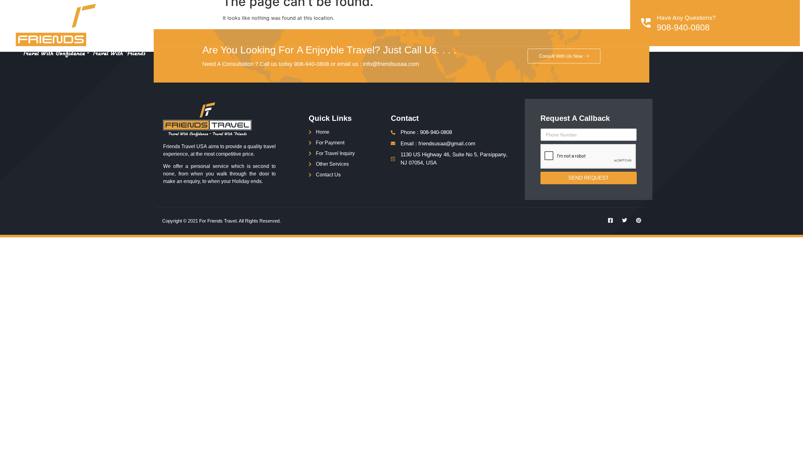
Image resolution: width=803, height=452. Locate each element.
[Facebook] (608, 220)
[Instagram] (636, 220)
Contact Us (604, 23)
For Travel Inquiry (505, 23)
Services (407, 23)
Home (378, 23)
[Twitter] (622, 220)
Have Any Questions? (686, 17)
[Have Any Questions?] (646, 23)
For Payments (454, 23)
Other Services (559, 23)
